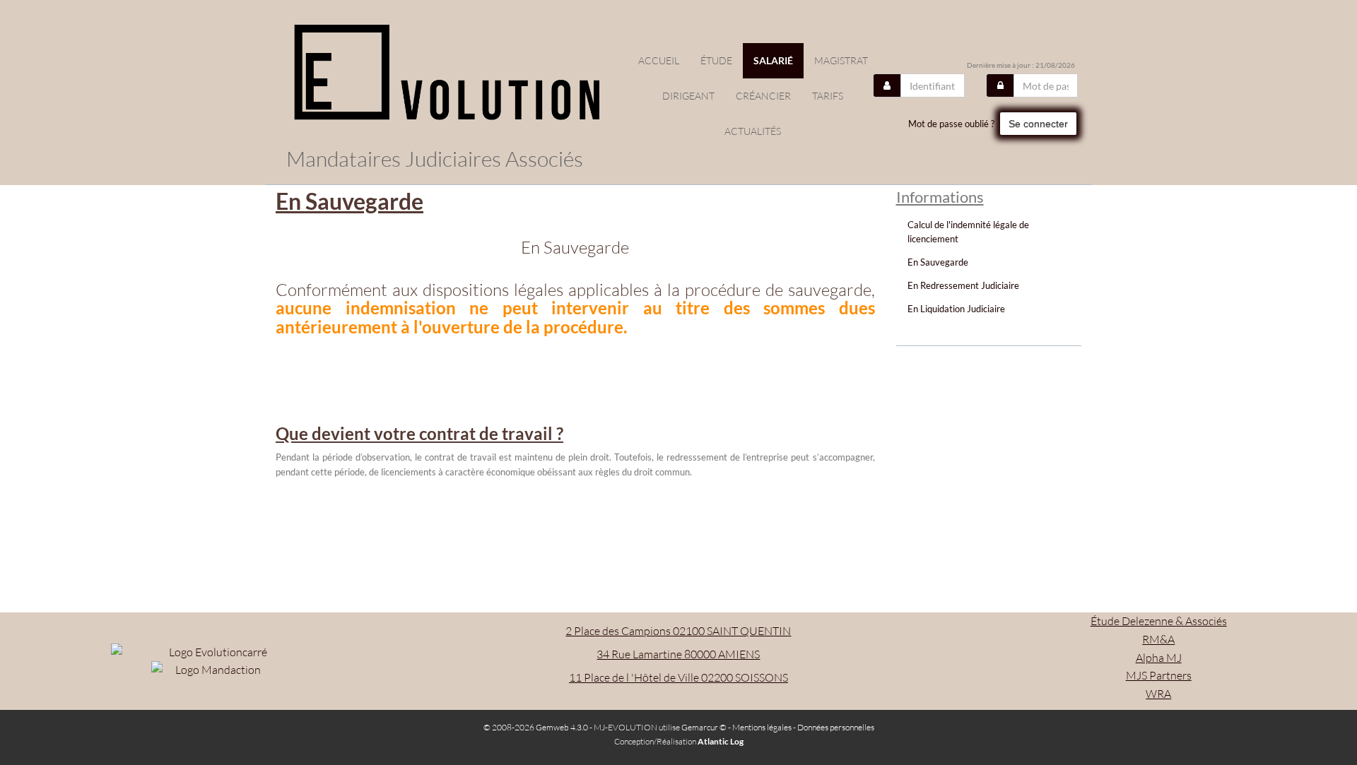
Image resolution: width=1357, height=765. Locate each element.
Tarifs (827, 96)
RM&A (1158, 639)
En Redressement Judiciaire (963, 285)
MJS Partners (1159, 675)
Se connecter (1038, 123)
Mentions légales (762, 727)
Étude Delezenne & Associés (1159, 621)
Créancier (763, 96)
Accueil (658, 60)
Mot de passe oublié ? (951, 123)
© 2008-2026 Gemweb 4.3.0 (535, 727)
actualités (752, 131)
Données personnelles (835, 727)
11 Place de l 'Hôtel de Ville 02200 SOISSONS (678, 677)
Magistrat (841, 60)
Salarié (773, 60)
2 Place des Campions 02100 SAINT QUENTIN (678, 631)
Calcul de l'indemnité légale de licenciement (968, 232)
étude (716, 60)
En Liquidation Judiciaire (956, 308)
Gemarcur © (704, 727)
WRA (1158, 694)
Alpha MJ (1159, 658)
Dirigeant (688, 96)
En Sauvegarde (937, 262)
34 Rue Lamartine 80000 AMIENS (678, 654)
